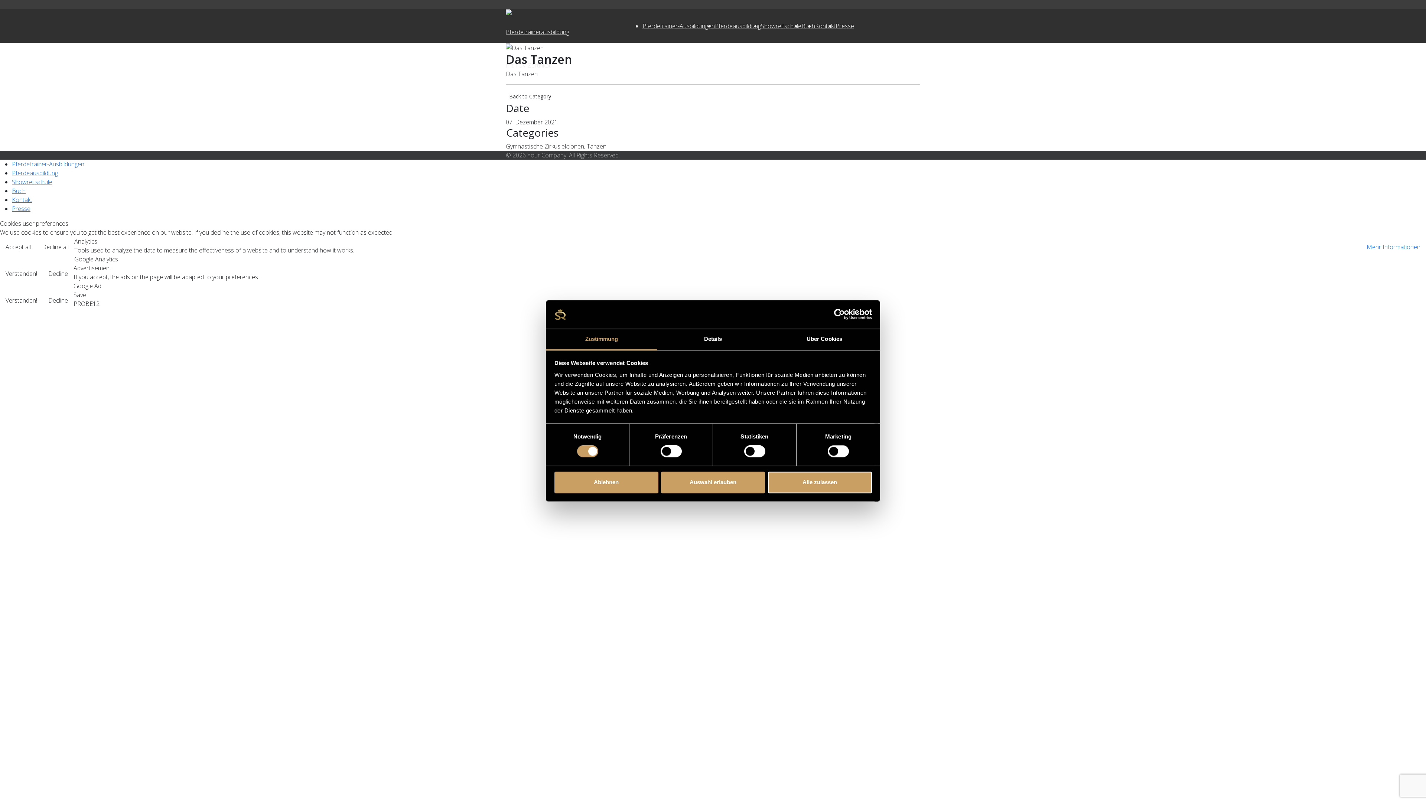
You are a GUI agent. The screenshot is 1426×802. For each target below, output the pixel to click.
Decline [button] (58, 274)
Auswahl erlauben (713, 482)
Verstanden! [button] (21, 274)
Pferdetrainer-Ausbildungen (678, 26)
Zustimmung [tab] (601, 339)
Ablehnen (606, 482)
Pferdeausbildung (738, 26)
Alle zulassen (819, 482)
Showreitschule (781, 26)
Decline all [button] (55, 247)
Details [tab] (713, 339)
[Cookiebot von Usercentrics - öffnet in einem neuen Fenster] (839, 314)
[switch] (671, 451)
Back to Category (530, 96)
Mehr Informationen (1393, 247)
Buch (19, 191)
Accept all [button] (18, 247)
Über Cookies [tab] (824, 339)
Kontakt (825, 26)
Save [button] (80, 295)
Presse (845, 26)
